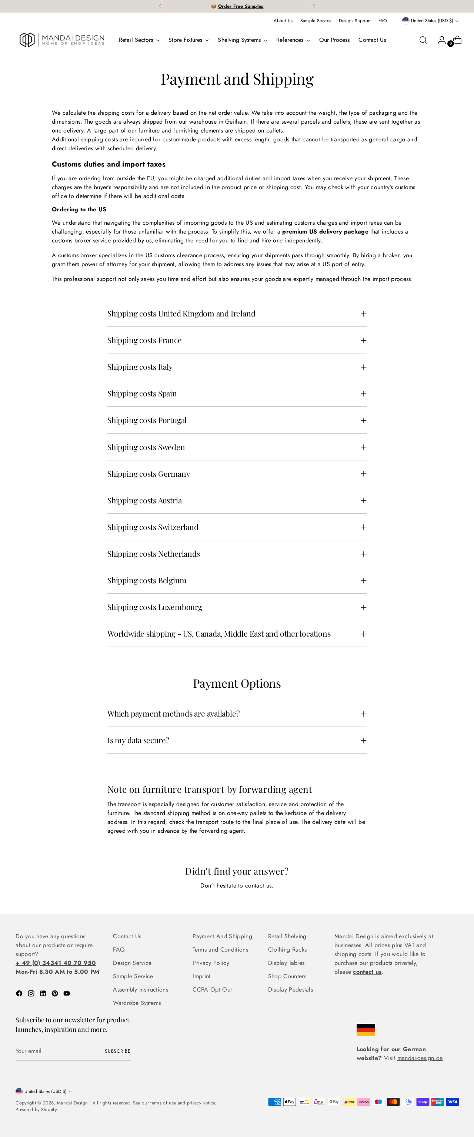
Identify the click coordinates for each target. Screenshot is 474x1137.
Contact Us (127, 936)
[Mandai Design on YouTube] (67, 995)
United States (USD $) (432, 20)
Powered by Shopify (36, 1109)
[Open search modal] (423, 40)
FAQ (119, 949)
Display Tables (286, 963)
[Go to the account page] (438, 40)
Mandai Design (73, 1103)
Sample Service (133, 976)
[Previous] (160, 6)
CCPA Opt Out (212, 989)
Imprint (201, 976)
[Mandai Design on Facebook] (20, 995)
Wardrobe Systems (137, 1003)
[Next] (314, 6)
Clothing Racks (287, 949)
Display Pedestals (290, 989)
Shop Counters (287, 976)
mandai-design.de (420, 1058)
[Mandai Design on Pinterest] (55, 995)
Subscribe (118, 1051)
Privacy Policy (211, 963)
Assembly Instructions (140, 989)
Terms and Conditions (220, 949)
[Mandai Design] (62, 40)
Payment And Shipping (222, 936)
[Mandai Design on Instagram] (31, 995)
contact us (258, 885)
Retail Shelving (287, 936)
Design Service (132, 963)
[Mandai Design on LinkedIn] (43, 995)
